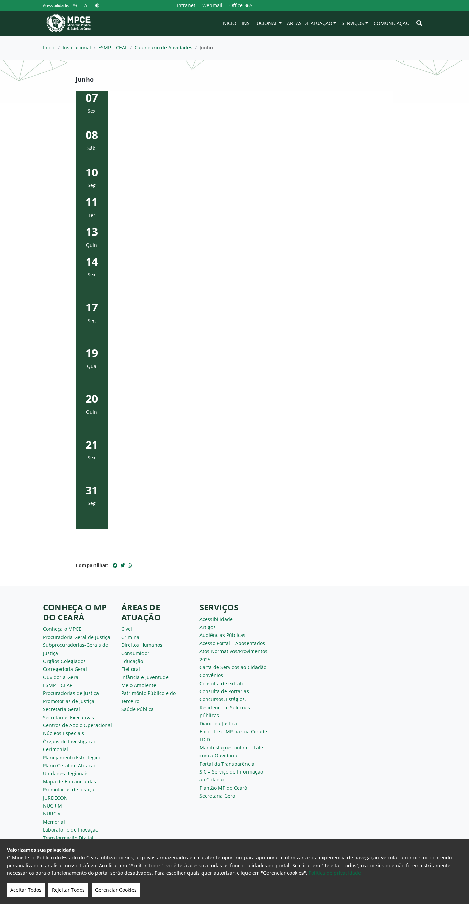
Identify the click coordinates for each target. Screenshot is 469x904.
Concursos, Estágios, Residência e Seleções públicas (224, 707)
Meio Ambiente (138, 685)
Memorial (54, 822)
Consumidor (135, 653)
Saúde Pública (137, 709)
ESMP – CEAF (112, 47)
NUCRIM (52, 805)
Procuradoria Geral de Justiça (76, 637)
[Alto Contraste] (97, 5)
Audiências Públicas (222, 635)
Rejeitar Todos (68, 889)
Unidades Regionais (66, 773)
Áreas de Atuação (309, 23)
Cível (126, 629)
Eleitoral (130, 669)
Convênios (211, 675)
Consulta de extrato (221, 683)
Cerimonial (55, 749)
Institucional (259, 23)
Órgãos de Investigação (69, 741)
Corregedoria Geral (65, 669)
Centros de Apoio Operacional (77, 725)
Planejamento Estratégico (72, 757)
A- (86, 5)
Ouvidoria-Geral (61, 677)
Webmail (212, 5)
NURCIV (51, 813)
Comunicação (392, 23)
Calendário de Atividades (163, 47)
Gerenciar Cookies (116, 889)
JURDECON (55, 797)
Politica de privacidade (335, 873)
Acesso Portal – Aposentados (232, 643)
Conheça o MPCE (62, 629)
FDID (204, 739)
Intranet (186, 5)
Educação (132, 661)
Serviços (353, 23)
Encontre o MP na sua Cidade (233, 731)
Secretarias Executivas (68, 717)
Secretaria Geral (61, 709)
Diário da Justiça (218, 723)
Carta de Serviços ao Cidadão (232, 667)
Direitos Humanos (141, 645)
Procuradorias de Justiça (71, 693)
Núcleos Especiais (63, 733)
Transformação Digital (68, 838)
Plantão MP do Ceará (223, 788)
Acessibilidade (216, 619)
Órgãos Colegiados (64, 661)
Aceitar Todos (26, 889)
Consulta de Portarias (224, 691)
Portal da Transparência (226, 763)
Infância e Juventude (145, 677)
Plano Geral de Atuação (69, 765)
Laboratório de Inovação (70, 829)
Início (228, 23)
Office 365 (240, 5)
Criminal (131, 637)
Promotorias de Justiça (68, 701)
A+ (75, 5)
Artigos (207, 627)
